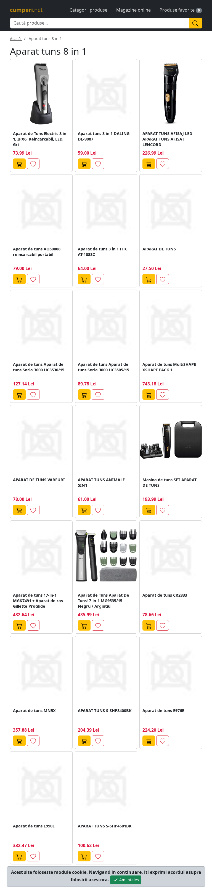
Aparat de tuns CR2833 (164, 595)
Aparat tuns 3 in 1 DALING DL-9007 (103, 136)
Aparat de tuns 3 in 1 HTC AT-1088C (103, 251)
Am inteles (128, 879)
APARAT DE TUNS (159, 249)
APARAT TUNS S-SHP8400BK (105, 710)
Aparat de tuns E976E (163, 710)
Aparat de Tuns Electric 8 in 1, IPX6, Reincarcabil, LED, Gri (39, 139)
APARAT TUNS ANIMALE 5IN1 (101, 482)
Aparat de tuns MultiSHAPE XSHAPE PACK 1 (169, 367)
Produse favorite (177, 10)
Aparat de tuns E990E (34, 826)
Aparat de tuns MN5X (34, 710)
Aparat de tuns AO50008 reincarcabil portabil (36, 251)
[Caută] (195, 23)
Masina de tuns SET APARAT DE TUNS (169, 482)
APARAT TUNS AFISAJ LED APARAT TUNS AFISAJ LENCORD (167, 139)
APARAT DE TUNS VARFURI (39, 479)
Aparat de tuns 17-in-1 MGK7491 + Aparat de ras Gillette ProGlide (38, 600)
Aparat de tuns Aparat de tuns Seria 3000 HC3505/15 (103, 367)
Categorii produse (88, 10)
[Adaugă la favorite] (33, 163)
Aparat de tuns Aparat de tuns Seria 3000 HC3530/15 (38, 367)
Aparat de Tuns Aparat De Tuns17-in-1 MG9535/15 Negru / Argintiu (103, 600)
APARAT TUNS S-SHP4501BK (105, 826)
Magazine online (133, 10)
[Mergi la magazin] (19, 163)
